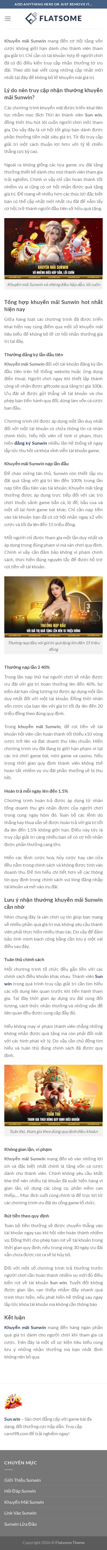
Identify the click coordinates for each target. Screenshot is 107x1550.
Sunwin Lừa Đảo (20, 1524)
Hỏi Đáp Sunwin (20, 1490)
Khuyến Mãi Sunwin (24, 1502)
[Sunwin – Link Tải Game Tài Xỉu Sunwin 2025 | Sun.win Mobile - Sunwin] (53, 19)
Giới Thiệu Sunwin (22, 1480)
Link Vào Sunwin (20, 1512)
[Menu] (7, 18)
